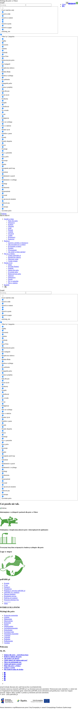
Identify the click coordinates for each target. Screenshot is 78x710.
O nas (6, 585)
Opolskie (7, 643)
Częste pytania (12, 261)
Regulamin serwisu (10, 596)
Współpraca (8, 589)
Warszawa (11, 222)
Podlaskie (7, 639)
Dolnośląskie (8, 630)
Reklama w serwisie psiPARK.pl (14, 590)
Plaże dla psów (13, 221)
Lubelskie (7, 635)
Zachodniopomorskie (11, 628)
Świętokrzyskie (9, 632)
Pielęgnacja (11, 277)
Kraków (10, 224)
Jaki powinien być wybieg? (17, 244)
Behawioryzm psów (14, 274)
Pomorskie (7, 623)
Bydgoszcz (11, 237)
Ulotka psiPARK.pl (14, 255)
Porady (10, 279)
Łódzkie (6, 617)
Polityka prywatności (11, 598)
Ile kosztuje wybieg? (14, 246)
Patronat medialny (10, 594)
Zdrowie (11, 276)
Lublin (10, 235)
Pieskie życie (8, 263)
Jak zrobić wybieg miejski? (16, 252)
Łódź (9, 228)
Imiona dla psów (13, 270)
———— (7, 601)
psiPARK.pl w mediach (11, 592)
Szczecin (11, 233)
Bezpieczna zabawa (14, 257)
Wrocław (11, 226)
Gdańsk (10, 232)
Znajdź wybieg (9, 219)
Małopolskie (8, 619)
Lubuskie (7, 637)
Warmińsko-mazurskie (11, 634)
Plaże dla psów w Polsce (12, 666)
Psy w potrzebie (13, 281)
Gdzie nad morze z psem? (13, 664)
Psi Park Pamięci (13, 266)
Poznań (10, 230)
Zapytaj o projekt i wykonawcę (18, 243)
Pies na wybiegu (9, 254)
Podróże (10, 268)
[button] (5, 215)
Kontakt (6, 583)
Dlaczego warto (13, 259)
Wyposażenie (12, 250)
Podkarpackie (8, 641)
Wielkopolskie (8, 626)
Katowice (11, 239)
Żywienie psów (13, 272)
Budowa (7, 241)
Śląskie (6, 624)
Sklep (64, 4)
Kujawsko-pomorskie (11, 615)
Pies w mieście (13, 283)
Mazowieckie (8, 621)
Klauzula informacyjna (11, 600)
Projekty (11, 248)
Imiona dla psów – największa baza (16, 655)
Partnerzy (7, 587)
